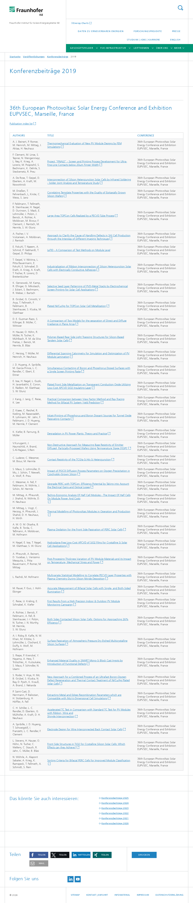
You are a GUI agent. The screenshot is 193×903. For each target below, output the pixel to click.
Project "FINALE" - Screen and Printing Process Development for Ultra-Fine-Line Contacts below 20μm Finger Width (87, 163)
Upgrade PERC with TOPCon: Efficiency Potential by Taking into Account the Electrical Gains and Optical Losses (88, 485)
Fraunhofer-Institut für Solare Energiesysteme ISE (34, 23)
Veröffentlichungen (33, 56)
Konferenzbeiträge (57, 56)
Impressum (143, 895)
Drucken (144, 855)
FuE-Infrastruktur (113, 48)
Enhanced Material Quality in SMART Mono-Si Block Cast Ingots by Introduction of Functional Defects (85, 662)
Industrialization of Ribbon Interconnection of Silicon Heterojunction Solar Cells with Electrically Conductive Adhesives (89, 268)
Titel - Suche (180, 8)
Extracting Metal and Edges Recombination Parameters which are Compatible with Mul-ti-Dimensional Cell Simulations (84, 696)
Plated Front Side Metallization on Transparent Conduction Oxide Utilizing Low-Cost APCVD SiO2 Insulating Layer (89, 386)
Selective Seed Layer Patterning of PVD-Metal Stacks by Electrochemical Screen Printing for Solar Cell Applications (87, 288)
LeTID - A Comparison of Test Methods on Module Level (78, 250)
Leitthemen (141, 48)
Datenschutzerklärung (169, 895)
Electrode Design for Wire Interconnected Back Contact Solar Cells (84, 729)
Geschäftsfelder (81, 48)
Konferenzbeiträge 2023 (115, 808)
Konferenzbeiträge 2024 (115, 803)
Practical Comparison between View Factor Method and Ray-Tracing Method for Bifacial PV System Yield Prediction (85, 401)
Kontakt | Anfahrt (97, 895)
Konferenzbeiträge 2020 (115, 823)
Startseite (15, 56)
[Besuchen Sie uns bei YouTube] (78, 879)
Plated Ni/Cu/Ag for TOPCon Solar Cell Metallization (76, 306)
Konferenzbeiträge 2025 (115, 798)
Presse (176, 31)
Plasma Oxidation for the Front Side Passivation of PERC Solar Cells (85, 529)
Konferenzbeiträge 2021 (115, 818)
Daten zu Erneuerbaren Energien (101, 31)
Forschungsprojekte (148, 31)
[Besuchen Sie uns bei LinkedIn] (70, 879)
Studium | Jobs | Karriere (143, 39)
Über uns (162, 48)
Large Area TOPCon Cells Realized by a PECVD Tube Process (80, 215)
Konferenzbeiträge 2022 (115, 813)
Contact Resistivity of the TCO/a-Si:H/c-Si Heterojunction (79, 459)
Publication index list (21, 123)
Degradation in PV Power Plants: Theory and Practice (77, 433)
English (175, 39)
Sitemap (75, 895)
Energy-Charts (81, 23)
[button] (38, 855)
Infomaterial (122, 895)
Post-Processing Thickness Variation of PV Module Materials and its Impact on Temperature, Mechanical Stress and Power (89, 560)
